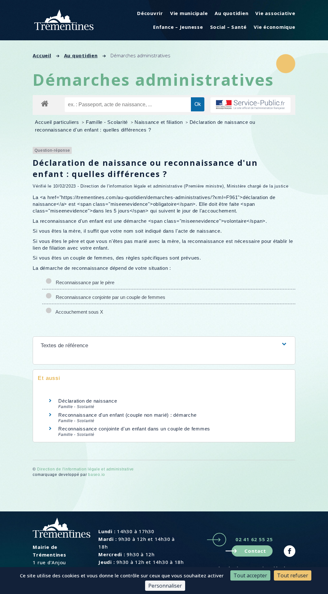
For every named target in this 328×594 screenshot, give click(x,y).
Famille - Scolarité (107, 122)
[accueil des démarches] (44, 103)
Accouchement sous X (78, 312)
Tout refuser (292, 575)
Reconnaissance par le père (83, 282)
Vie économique (274, 27)
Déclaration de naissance (87, 401)
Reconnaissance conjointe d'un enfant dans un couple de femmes (134, 428)
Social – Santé (228, 27)
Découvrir (150, 13)
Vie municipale (189, 13)
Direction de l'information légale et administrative (85, 469)
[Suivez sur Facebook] (289, 551)
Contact (255, 551)
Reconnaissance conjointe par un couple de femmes (109, 297)
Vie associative (275, 13)
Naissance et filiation (159, 122)
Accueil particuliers (58, 122)
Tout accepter (250, 575)
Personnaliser (165, 585)
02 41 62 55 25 (254, 539)
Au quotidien (231, 13)
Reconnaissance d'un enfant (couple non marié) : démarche (127, 415)
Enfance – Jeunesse (178, 27)
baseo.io (96, 474)
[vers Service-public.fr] (250, 105)
